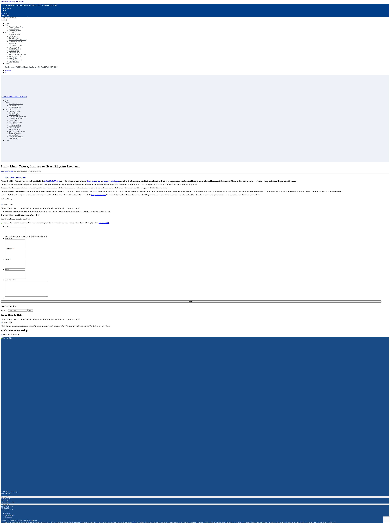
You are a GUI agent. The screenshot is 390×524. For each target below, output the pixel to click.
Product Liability (14, 52)
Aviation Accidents (15, 34)
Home (7, 23)
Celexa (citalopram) (94, 181)
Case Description (10, 280)
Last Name (9, 249)
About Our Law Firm (16, 27)
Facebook (8, 8)
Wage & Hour (13, 58)
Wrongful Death (14, 62)
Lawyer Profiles (14, 29)
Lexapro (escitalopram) (112, 181)
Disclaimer (8, 517)
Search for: (4, 17)
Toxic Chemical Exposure (17, 54)
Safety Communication (98, 195)
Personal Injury (14, 51)
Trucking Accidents (15, 56)
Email (7, 259)
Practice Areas (9, 32)
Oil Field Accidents (15, 49)
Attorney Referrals (15, 31)
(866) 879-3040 (104, 223)
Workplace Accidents (16, 60)
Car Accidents (13, 36)
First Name (9, 238)
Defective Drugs (14, 38)
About (7, 25)
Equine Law (13, 43)
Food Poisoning (14, 47)
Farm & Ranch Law (15, 45)
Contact (7, 63)
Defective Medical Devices (17, 40)
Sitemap (7, 513)
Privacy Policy (9, 515)
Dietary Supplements (15, 42)
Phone (8, 269)
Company (8, 226)
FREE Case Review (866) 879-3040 (12, 2)
